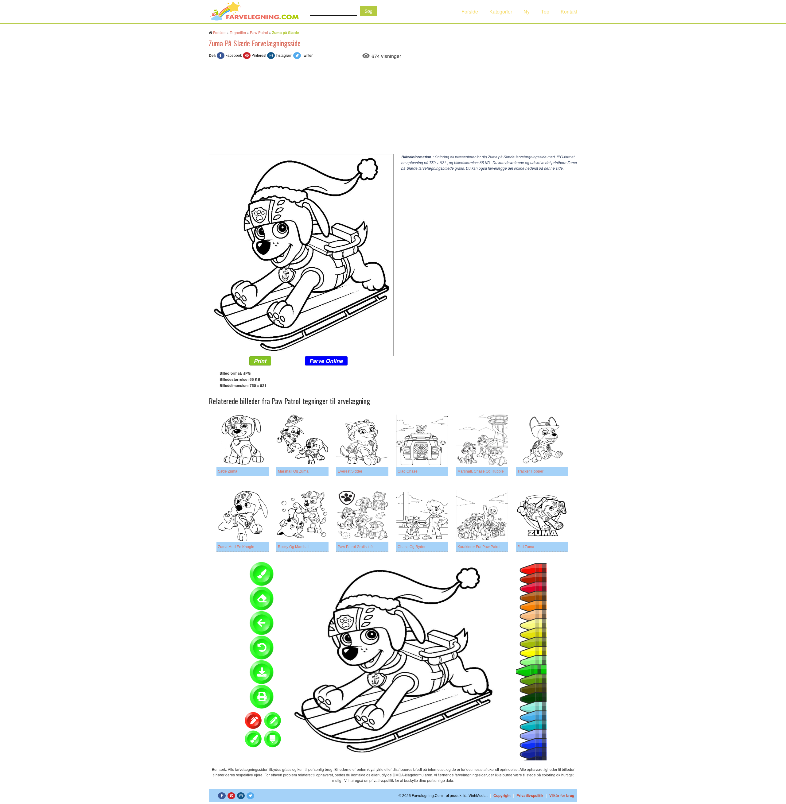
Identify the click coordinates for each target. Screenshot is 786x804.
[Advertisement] (393, 108)
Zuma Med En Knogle (236, 547)
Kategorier (500, 11)
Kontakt (569, 11)
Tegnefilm (238, 32)
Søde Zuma (227, 471)
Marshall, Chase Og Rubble (480, 471)
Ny (526, 11)
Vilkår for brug (561, 795)
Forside (469, 11)
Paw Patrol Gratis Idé (355, 547)
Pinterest (258, 55)
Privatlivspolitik (529, 795)
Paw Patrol (259, 32)
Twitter (307, 55)
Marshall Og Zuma (293, 471)
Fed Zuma (525, 547)
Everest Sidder (350, 471)
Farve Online (326, 361)
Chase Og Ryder (412, 547)
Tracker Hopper (530, 471)
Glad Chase (408, 471)
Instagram (284, 55)
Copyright (502, 795)
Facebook (233, 55)
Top (545, 11)
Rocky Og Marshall (293, 547)
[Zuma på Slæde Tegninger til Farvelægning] (301, 254)
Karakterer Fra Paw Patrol (478, 547)
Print (260, 361)
